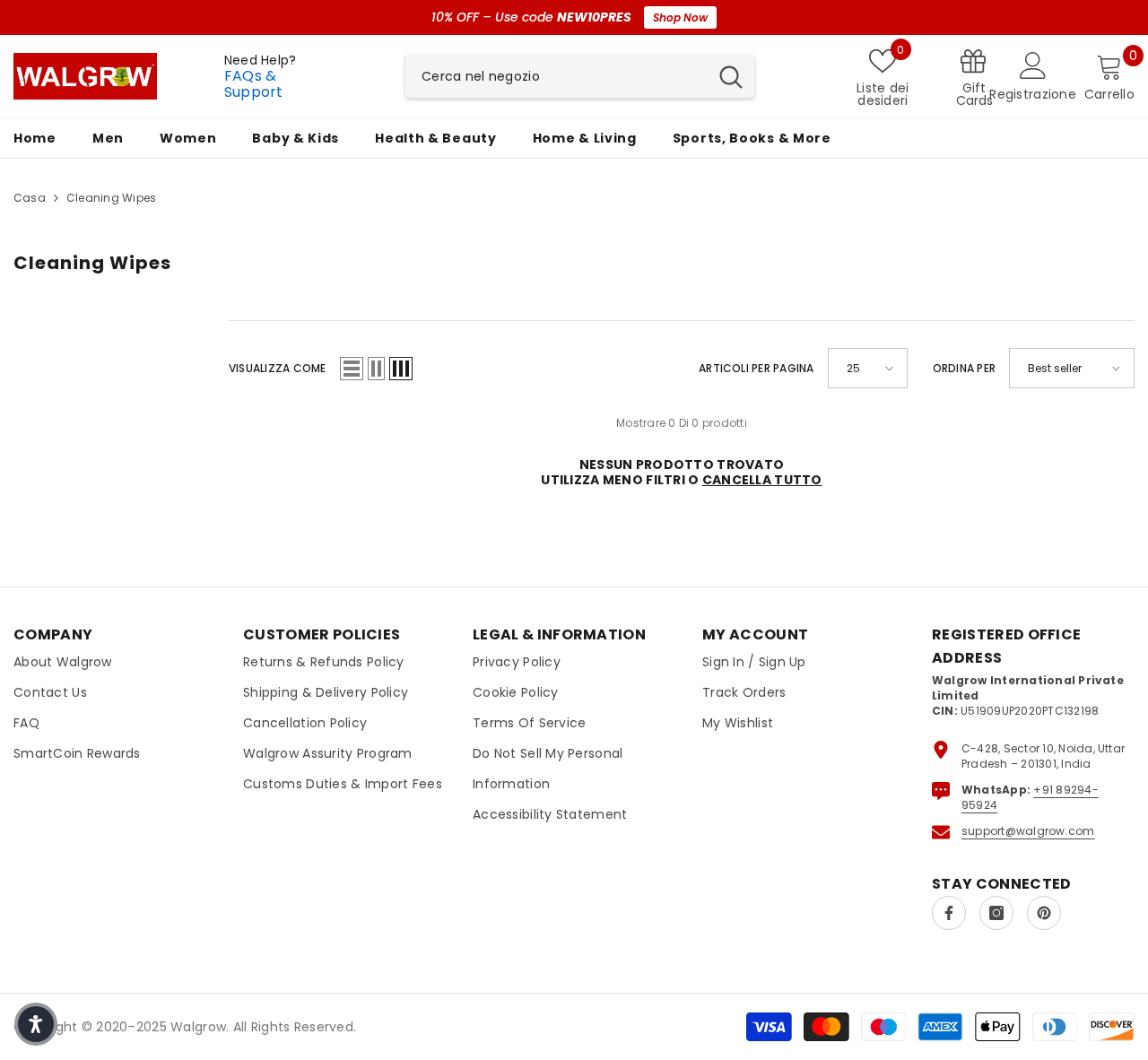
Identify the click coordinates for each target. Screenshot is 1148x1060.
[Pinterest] (1044, 913)
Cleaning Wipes (111, 197)
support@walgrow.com (1028, 830)
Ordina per (964, 368)
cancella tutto (762, 480)
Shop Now (680, 17)
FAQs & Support (253, 83)
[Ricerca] (579, 76)
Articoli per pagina (756, 368)
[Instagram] (996, 913)
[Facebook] (949, 913)
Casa (29, 197)
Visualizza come (277, 368)
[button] (351, 368)
